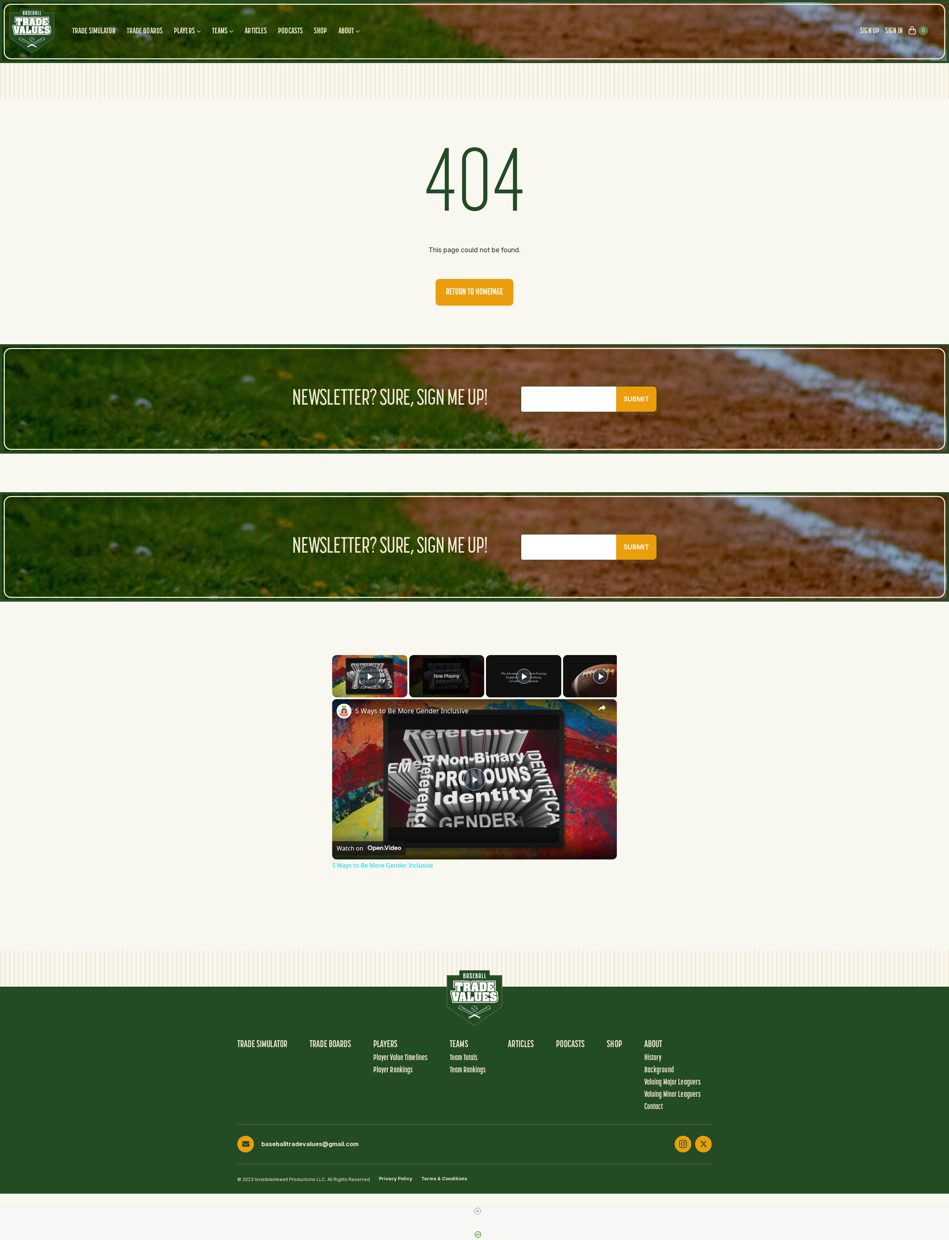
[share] (602, 707)
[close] (477, 1211)
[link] (344, 711)
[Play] (523, 676)
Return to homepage (474, 292)
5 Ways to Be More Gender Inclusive (412, 710)
